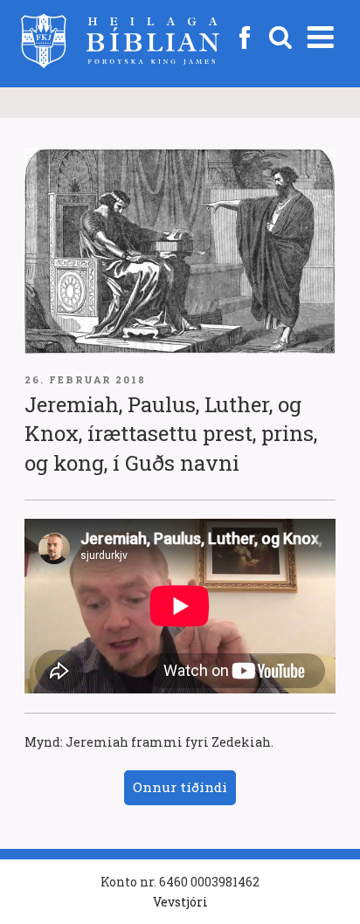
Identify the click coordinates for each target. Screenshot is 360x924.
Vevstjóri (180, 901)
